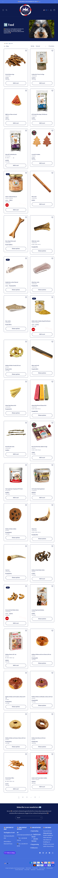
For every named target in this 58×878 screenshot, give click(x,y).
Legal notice (33, 869)
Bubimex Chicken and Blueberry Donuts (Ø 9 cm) (42, 696)
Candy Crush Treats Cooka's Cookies (39, 778)
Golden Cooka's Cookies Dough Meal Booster (41, 321)
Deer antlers (8, 321)
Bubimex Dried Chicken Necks (38, 570)
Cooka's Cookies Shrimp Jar (11, 196)
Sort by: (32, 46)
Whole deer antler (35, 241)
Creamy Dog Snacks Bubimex (38, 610)
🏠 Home (6, 43)
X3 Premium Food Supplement (38, 489)
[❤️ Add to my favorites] (26, 50)
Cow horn (7, 570)
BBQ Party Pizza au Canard (11, 114)
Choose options (16, 248)
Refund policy (28, 868)
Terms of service (42, 868)
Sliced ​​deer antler (35, 282)
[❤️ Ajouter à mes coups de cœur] (26, 630)
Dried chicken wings (9, 74)
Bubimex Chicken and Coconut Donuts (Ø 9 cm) (15, 738)
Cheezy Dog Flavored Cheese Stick (39, 405)
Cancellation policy (40, 869)
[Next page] (39, 797)
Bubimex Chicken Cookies (10, 529)
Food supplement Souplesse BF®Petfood (14, 489)
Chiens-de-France (47, 833)
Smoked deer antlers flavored (11, 282)
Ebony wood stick (35, 365)
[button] (3, 10)
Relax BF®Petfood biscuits (11, 154)
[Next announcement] (55, 1)
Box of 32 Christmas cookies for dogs (39, 446)
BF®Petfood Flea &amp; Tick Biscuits (39, 114)
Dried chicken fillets (9, 778)
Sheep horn (34, 529)
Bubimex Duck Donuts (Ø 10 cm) (38, 738)
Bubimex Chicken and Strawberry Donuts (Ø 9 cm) (15, 697)
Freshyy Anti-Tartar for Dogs (38, 74)
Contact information (19, 869)
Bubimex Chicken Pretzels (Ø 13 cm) (13, 365)
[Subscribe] (41, 817)
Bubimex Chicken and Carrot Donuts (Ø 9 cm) (41, 654)
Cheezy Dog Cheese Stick (10, 405)
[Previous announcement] (3, 1)
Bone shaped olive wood (10, 241)
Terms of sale (26, 869)
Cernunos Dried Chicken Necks (12, 610)
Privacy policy (35, 868)
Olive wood (34, 196)
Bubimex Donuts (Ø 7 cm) (10, 654)
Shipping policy (50, 868)
